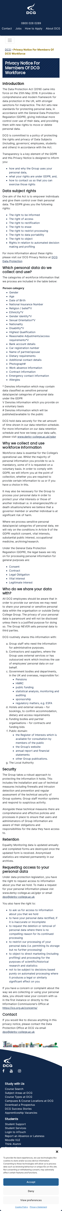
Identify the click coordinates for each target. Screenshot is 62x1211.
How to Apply (33, 28)
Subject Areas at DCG (18, 1092)
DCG (8, 49)
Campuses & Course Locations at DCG (29, 1100)
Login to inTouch (15, 1132)
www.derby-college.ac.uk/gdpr (36, 436)
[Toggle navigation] (9, 40)
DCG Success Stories (18, 1108)
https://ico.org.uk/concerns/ (19, 1008)
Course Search (14, 1089)
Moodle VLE (12, 1140)
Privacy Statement (38, 1207)
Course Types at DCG (18, 1096)
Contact (7, 28)
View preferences (31, 1200)
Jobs (18, 28)
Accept (31, 1182)
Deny (31, 1191)
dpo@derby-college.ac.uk (18, 896)
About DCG (53, 28)
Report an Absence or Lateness (24, 1136)
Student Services (15, 1128)
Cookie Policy (21, 1207)
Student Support (15, 1124)
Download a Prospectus (20, 1104)
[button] (57, 1151)
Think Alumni (13, 1144)
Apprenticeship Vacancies (21, 1112)
